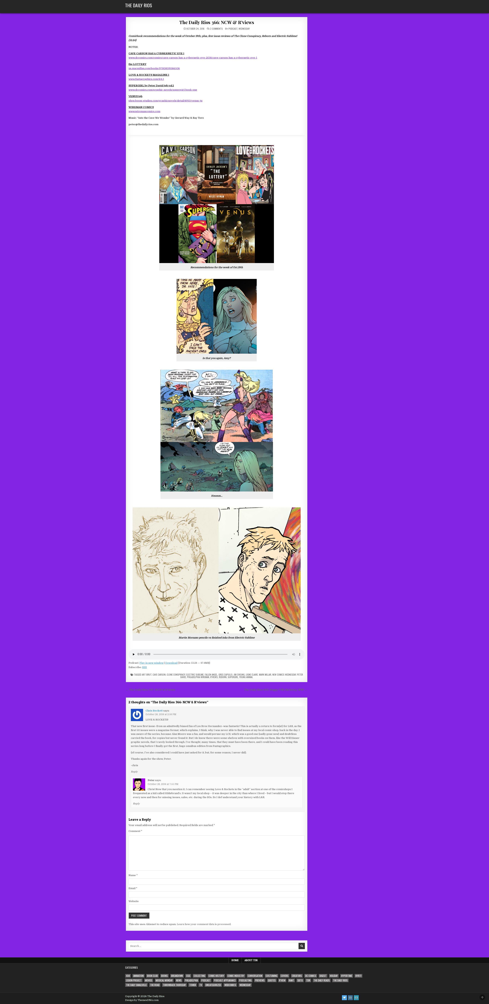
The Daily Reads (322, 980)
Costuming (271, 976)
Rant (291, 980)
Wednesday (244, 28)
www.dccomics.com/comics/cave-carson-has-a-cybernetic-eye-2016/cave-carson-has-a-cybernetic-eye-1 (193, 57)
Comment (135, 831)
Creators (297, 976)
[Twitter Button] (344, 997)
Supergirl (233, 677)
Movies (148, 980)
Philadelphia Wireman (198, 677)
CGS (188, 976)
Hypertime (346, 976)
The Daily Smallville (136, 985)
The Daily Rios (138, 5)
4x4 (128, 976)
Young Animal (246, 677)
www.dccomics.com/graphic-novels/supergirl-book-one (163, 89)
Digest (323, 976)
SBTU (300, 980)
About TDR (251, 960)
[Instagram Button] (350, 997)
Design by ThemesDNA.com (142, 1000)
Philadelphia (191, 980)
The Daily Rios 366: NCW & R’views (216, 22)
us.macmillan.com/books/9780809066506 (154, 68)
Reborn (223, 677)
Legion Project (134, 980)
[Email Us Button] (356, 997)
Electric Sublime (195, 674)
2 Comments (216, 29)
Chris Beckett (154, 710)
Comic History (216, 976)
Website (134, 901)
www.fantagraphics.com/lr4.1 (146, 79)
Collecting (199, 976)
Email (133, 888)
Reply (134, 771)
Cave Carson (159, 674)
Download (171, 662)
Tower (192, 985)
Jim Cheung (239, 674)
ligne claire (252, 674)
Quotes (272, 980)
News (178, 980)
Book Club (152, 976)
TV (200, 985)
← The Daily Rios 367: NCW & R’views (150, 689)
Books (164, 976)
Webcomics (230, 985)
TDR (308, 980)
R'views (214, 677)
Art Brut (146, 674)
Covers (284, 976)
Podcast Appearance (225, 980)
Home (235, 960)
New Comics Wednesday (284, 674)
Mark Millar (265, 674)
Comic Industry (235, 976)
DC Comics (310, 976)
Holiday (334, 976)
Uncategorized (213, 985)
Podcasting (245, 980)
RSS (144, 667)
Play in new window (151, 662)
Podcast (232, 28)
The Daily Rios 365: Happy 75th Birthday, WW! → (275, 689)
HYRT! (358, 976)
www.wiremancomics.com (144, 111)
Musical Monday (164, 980)
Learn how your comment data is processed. (204, 924)
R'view (282, 980)
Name (133, 875)
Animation (138, 976)
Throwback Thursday (174, 985)
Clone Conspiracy (176, 674)
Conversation (255, 976)
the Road (154, 985)
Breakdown (177, 976)
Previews (260, 980)
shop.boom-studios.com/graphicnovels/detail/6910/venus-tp (165, 100)
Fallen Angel (211, 674)
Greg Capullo (225, 674)
